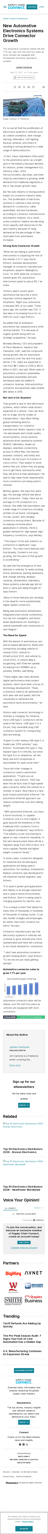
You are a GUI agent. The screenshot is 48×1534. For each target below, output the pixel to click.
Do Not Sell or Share (29, 1472)
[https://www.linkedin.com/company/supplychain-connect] (23, 1444)
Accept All (24, 1529)
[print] (43, 87)
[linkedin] (19, 87)
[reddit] (28, 87)
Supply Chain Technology (15, 19)
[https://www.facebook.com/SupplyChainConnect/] (20, 1444)
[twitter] (24, 87)
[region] (24, 1214)
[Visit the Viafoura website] (38, 1220)
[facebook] (15, 87)
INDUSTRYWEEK (24, 1463)
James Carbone (24, 67)
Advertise (16, 1472)
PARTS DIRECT (24, 1456)
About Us (6, 1472)
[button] (5, 7)
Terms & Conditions (24, 1476)
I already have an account (24, 1247)
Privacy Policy (8, 1476)
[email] (33, 87)
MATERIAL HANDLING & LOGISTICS (24, 1460)
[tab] (10, 1208)
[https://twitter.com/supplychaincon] (27, 1444)
